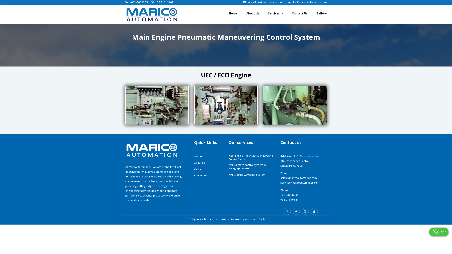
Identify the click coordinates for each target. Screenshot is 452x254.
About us (252, 13)
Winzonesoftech (255, 219)
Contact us (300, 13)
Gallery (321, 13)
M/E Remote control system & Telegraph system (247, 166)
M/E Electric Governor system (247, 174)
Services (274, 13)
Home (233, 13)
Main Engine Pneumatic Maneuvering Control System (251, 157)
